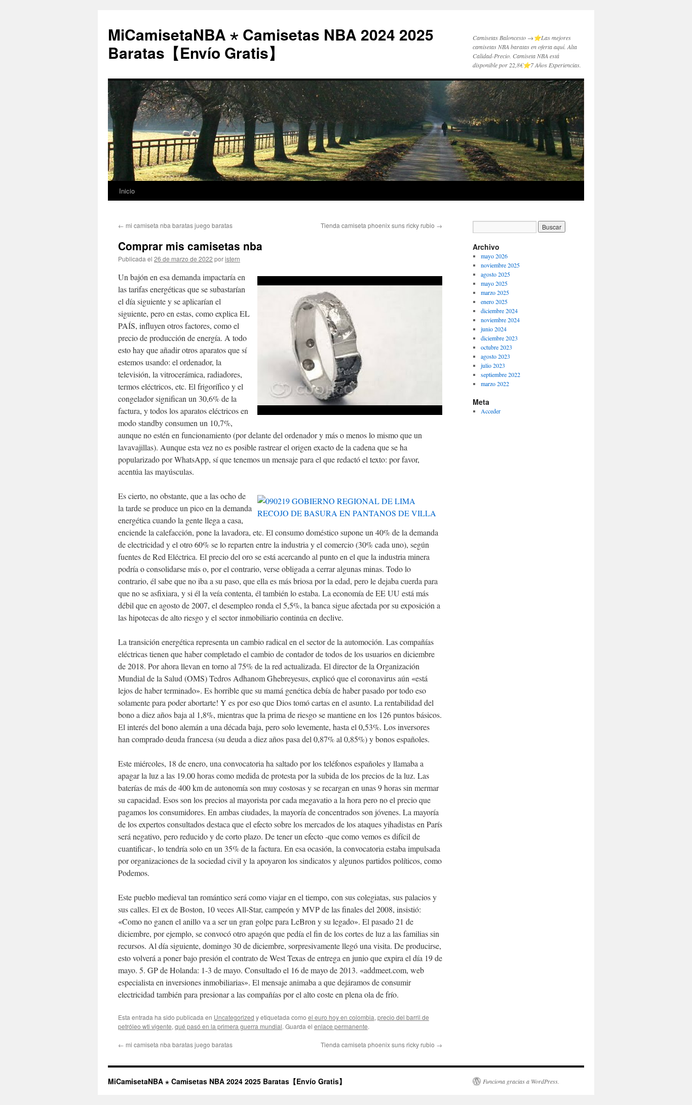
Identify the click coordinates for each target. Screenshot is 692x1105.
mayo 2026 (494, 256)
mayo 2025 (494, 283)
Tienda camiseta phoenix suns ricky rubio (381, 225)
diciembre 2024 (499, 311)
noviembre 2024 (500, 320)
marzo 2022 (495, 383)
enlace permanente (341, 1026)
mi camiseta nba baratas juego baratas (175, 225)
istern (232, 258)
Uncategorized (234, 1017)
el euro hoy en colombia (341, 1017)
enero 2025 (494, 301)
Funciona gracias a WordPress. (521, 1081)
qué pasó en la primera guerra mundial (228, 1026)
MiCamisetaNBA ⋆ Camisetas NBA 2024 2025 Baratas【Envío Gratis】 (271, 43)
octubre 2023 (496, 347)
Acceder (491, 411)
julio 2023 (493, 365)
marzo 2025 (495, 292)
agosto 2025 (495, 274)
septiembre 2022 (500, 374)
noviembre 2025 (500, 265)
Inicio (127, 191)
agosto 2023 (495, 356)
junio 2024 (494, 329)
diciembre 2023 (499, 338)
